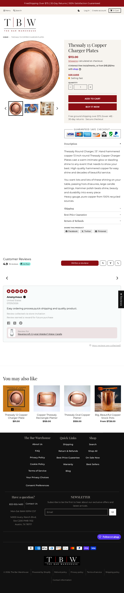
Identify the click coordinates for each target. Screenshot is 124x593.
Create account (99, 10)
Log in (87, 10)
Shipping (73, 61)
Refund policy (60, 572)
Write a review (79, 263)
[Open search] (103, 263)
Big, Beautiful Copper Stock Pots (108, 416)
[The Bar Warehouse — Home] (62, 560)
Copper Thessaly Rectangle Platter (46, 416)
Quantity (72, 83)
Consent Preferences (37, 485)
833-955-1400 (16, 504)
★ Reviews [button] (121, 299)
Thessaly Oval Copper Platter (77, 416)
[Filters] (110, 263)
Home (5, 37)
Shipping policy (112, 572)
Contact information (62, 580)
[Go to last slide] (6, 108)
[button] (60, 565)
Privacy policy (77, 572)
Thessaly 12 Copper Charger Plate (16, 416)
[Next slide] (57, 108)
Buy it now (93, 106)
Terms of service (94, 572)
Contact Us (32, 503)
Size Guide (73, 75)
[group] (15, 108)
